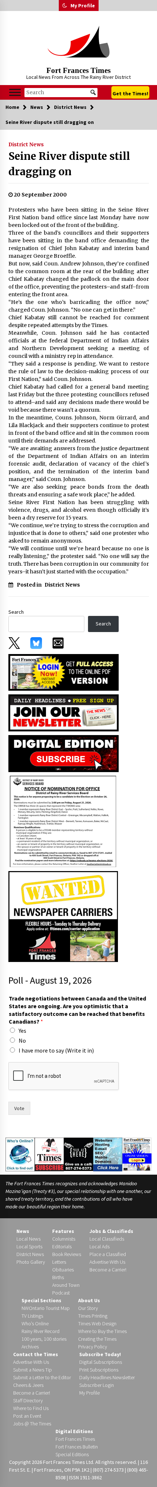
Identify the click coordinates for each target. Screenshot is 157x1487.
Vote (19, 1108)
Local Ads (99, 1246)
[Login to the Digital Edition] (137, 1153)
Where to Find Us (31, 1408)
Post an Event (27, 1416)
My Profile (82, 5)
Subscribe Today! (100, 1354)
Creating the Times (97, 1339)
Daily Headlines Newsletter (107, 1377)
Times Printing (92, 1315)
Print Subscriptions (98, 1369)
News (22, 1231)
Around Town (66, 1285)
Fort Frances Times (78, 70)
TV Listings (32, 1315)
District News (26, 144)
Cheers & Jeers (28, 1385)
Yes (22, 1030)
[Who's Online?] (20, 1153)
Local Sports (29, 1246)
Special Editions (72, 1454)
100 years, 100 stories (44, 1339)
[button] (64, 5)
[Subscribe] (49, 1154)
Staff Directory (28, 1400)
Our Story (88, 1308)
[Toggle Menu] (15, 92)
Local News (28, 1239)
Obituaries (63, 1269)
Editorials (62, 1246)
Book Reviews (66, 1254)
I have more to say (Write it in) (56, 1050)
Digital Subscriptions (100, 1362)
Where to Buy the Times (102, 1331)
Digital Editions (74, 1431)
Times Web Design (97, 1323)
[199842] (63, 821)
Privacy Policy (92, 1346)
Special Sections (41, 1300)
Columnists (63, 1239)
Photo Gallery (30, 1262)
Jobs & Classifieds (111, 1231)
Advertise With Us (107, 1262)
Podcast (61, 1292)
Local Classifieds (106, 1239)
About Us (89, 1300)
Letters (59, 1262)
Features (63, 1231)
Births (58, 1277)
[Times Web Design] (108, 1153)
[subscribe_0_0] (63, 671)
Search (16, 612)
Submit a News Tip (32, 1369)
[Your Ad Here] (78, 1153)
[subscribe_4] (63, 712)
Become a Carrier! (107, 1269)
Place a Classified (107, 1254)
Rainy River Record (41, 1331)
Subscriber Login (96, 1385)
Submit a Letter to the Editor (42, 1377)
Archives (30, 1346)
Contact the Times (35, 1354)
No (22, 1040)
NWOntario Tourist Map (46, 1308)
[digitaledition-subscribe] (63, 753)
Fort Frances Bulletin (76, 1446)
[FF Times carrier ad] (63, 916)
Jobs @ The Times (32, 1423)
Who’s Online (35, 1323)
